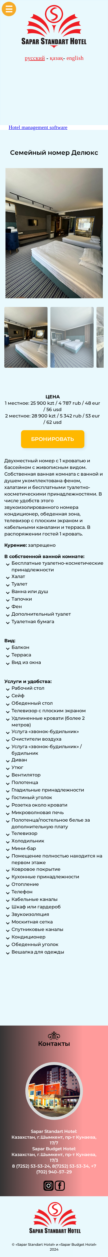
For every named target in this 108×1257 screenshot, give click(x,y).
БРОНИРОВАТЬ (52, 439)
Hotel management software (38, 127)
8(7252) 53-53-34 (70, 1166)
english (75, 58)
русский (35, 58)
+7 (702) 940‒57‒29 (66, 1169)
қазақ (56, 58)
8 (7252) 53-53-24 (31, 1166)
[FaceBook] (60, 1189)
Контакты (54, 1044)
